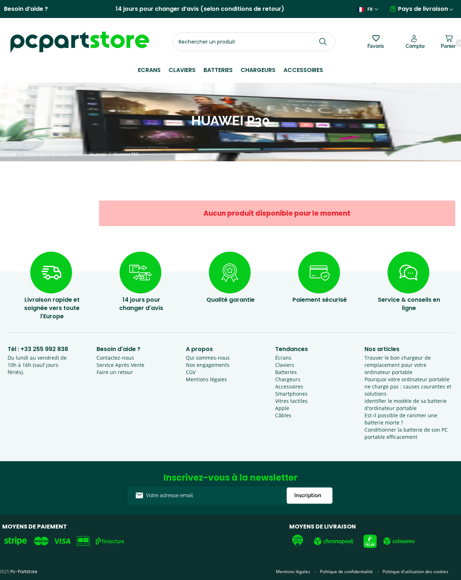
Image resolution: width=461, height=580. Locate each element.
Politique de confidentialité (346, 571)
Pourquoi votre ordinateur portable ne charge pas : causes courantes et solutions (407, 386)
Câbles (283, 415)
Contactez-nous (115, 357)
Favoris (375, 46)
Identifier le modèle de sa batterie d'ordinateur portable (405, 404)
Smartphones (291, 393)
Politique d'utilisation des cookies (415, 571)
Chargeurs (258, 70)
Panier (448, 45)
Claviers (182, 70)
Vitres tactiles (291, 400)
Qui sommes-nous (208, 357)
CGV (191, 372)
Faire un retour (115, 372)
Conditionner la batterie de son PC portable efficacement (406, 433)
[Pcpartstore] (79, 42)
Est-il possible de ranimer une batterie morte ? (400, 419)
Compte (415, 46)
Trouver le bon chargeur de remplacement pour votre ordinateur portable (397, 365)
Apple (282, 408)
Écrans (283, 357)
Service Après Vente (120, 364)
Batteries (218, 70)
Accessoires (303, 70)
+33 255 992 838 (44, 349)
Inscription (307, 495)
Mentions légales (206, 379)
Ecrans (149, 70)
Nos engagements (207, 364)
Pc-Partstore (23, 571)
